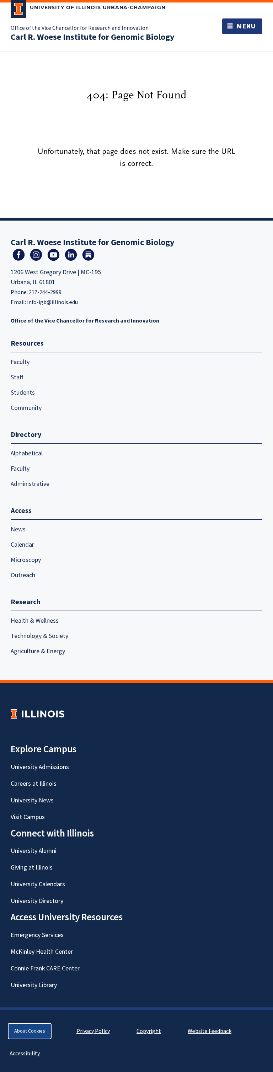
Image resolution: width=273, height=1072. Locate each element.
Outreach (23, 575)
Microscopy (26, 560)
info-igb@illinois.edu (52, 302)
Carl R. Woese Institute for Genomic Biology (93, 37)
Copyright (148, 1031)
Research (26, 602)
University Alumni (34, 850)
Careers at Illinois (34, 783)
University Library (34, 985)
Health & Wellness (35, 620)
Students (23, 392)
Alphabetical (27, 453)
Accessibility (25, 1053)
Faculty (20, 362)
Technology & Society (39, 636)
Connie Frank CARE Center (45, 968)
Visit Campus (28, 817)
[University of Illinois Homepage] (37, 713)
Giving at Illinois (32, 867)
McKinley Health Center (42, 951)
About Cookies (29, 1031)
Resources (27, 343)
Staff (17, 377)
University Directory (37, 901)
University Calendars (38, 884)
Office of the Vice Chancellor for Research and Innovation (80, 28)
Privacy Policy (93, 1031)
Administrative (30, 484)
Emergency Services (37, 935)
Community (26, 408)
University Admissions (40, 767)
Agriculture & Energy (38, 651)
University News (32, 800)
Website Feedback (210, 1031)
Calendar (22, 544)
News (18, 529)
